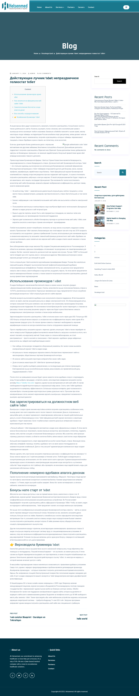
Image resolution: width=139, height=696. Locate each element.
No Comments (45, 73)
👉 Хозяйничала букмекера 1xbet (27, 117)
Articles (97, 257)
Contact (91, 7)
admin (32, 73)
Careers (81, 7)
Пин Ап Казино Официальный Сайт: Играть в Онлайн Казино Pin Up (109, 131)
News (96, 286)
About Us (48, 7)
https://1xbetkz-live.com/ (25, 383)
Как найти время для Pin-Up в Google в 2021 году (110, 125)
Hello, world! (98, 275)
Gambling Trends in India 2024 (104, 269)
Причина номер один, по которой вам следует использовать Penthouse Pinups (108, 107)
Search (96, 76)
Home (39, 7)
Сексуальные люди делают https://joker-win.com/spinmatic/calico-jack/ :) (109, 101)
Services (59, 7)
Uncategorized (99, 292)
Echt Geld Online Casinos (102, 263)
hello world (82, 618)
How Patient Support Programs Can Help (114, 207)
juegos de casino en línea (103, 280)
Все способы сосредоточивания (26, 114)
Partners (71, 7)
